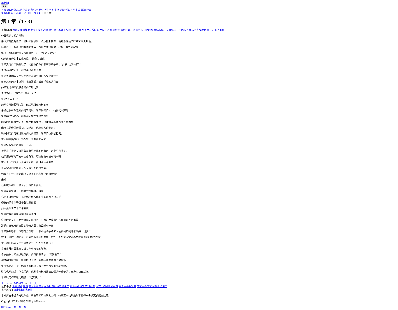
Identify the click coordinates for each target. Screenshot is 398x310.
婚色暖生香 (103, 29)
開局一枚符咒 (77, 286)
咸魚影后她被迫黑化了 (56, 286)
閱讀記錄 (86, 9)
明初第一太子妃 (32, 13)
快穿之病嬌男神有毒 (107, 286)
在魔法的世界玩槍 (196, 29)
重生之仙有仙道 (215, 29)
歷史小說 (44, 9)
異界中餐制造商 (127, 286)
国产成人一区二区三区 (13, 307)
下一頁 (33, 283)
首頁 (3, 9)
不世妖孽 (90, 286)
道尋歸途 (115, 29)
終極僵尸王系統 (87, 29)
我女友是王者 (36, 286)
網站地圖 (27, 289)
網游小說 (65, 9)
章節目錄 (19, 283)
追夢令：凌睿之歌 (38, 29)
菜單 (4, 6)
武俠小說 (22, 9)
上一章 (5, 283)
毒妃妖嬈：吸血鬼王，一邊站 (170, 29)
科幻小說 (54, 9)
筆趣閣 (5, 2)
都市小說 (33, 9)
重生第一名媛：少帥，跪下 (63, 29)
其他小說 (75, 9)
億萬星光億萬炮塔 (147, 286)
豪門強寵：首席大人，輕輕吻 (137, 29)
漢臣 (25, 286)
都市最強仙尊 (19, 29)
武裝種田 (162, 286)
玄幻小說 (12, 9)
